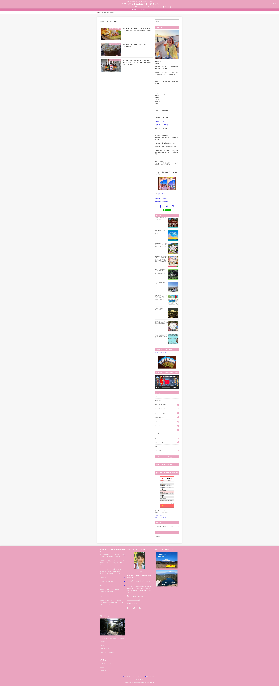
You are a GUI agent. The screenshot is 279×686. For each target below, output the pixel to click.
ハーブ (157, 434)
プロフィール (121, 6)
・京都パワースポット (105, 648)
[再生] (157, 387)
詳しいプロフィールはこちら (165, 194)
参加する (172, 503)
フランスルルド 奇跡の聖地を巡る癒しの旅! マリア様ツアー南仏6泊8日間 (111, 590)
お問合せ (149, 6)
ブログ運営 (158, 450)
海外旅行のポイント (160, 409)
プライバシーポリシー (105, 596)
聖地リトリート (160, 121)
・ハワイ (102, 667)
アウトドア (158, 438)
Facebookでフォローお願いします (164, 457)
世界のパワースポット (160, 417)
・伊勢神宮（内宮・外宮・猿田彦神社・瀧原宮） (112, 638)
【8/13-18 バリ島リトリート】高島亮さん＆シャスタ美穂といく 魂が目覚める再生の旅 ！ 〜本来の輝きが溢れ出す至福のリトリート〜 (111, 571)
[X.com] (165, 7)
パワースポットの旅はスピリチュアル (139, 3)
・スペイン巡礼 (104, 670)
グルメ (157, 429)
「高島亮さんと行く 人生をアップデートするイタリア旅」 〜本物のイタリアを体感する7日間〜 (112, 563)
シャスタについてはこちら (161, 198)
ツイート (157, 467)
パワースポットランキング (160, 517)
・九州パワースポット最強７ (107, 652)
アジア (157, 421)
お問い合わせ (103, 577)
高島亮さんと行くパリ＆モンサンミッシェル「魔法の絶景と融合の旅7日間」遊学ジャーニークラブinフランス (111, 602)
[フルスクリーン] (177, 387)
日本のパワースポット (160, 413)
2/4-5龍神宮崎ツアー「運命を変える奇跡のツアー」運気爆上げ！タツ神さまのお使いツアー (112, 555)
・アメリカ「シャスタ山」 (106, 663)
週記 (156, 446)
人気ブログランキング (159, 515)
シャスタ (157, 425)
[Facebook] (163, 7)
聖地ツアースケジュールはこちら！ (139, 9)
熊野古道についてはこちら (161, 201)
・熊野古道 (102, 641)
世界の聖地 (128, 6)
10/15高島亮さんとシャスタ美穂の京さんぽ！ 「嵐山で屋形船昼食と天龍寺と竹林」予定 (161, 245)
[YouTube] (168, 7)
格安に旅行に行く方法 (160, 404)
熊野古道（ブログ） (157, 6)
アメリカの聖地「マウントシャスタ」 (164, 352)
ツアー (114, 6)
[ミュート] (175, 387)
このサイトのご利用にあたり (107, 581)
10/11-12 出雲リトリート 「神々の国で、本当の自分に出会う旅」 (161, 232)
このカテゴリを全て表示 (167, 501)
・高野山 (102, 645)
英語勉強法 (158, 400)
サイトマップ (142, 6)
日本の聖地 (134, 6)
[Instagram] (170, 7)
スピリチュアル (159, 442)
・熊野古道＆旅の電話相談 (161, 124)
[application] (167, 382)
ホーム (109, 6)
